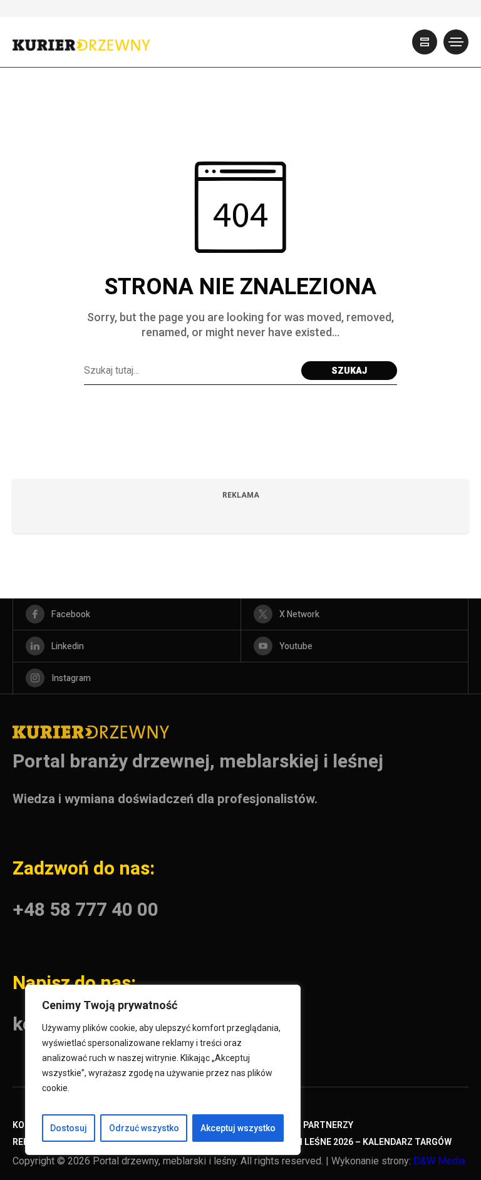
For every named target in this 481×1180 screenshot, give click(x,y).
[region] (163, 1070)
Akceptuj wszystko (238, 1128)
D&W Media (439, 1161)
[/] (424, 41)
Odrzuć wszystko (144, 1128)
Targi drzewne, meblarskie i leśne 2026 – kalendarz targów (312, 1142)
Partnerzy (328, 1125)
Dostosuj (68, 1128)
